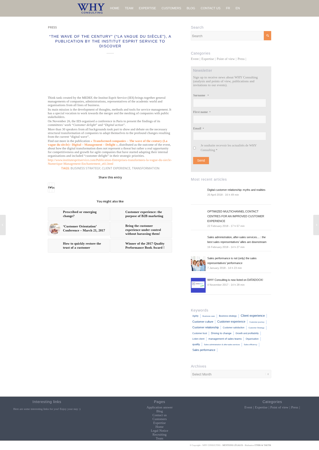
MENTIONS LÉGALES (232, 445)
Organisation (252, 339)
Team (159, 438)
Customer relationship (205, 327)
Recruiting (159, 434)
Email (198, 128)
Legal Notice (159, 430)
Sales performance (203, 349)
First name (202, 112)
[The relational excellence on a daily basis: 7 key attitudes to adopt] (3, 225)
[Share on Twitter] (50, 187)
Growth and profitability (247, 333)
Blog (159, 411)
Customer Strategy (256, 328)
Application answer (160, 407)
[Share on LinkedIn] (53, 187)
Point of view (226, 59)
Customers (159, 419)
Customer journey (256, 322)
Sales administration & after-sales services (222, 345)
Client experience (116, 168)
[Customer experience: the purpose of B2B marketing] (316, 225)
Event (195, 59)
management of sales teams (225, 338)
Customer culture (202, 321)
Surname (201, 95)
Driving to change (221, 333)
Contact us (159, 415)
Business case (209, 316)
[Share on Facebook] (48, 187)
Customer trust (199, 333)
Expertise (207, 59)
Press (52, 27)
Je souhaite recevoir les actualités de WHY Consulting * (228, 148)
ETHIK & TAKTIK (263, 445)
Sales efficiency (250, 345)
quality (196, 344)
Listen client (198, 339)
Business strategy (85, 168)
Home (159, 427)
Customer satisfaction (233, 327)
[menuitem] (114, 8)
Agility (195, 316)
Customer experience (231, 321)
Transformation (146, 168)
